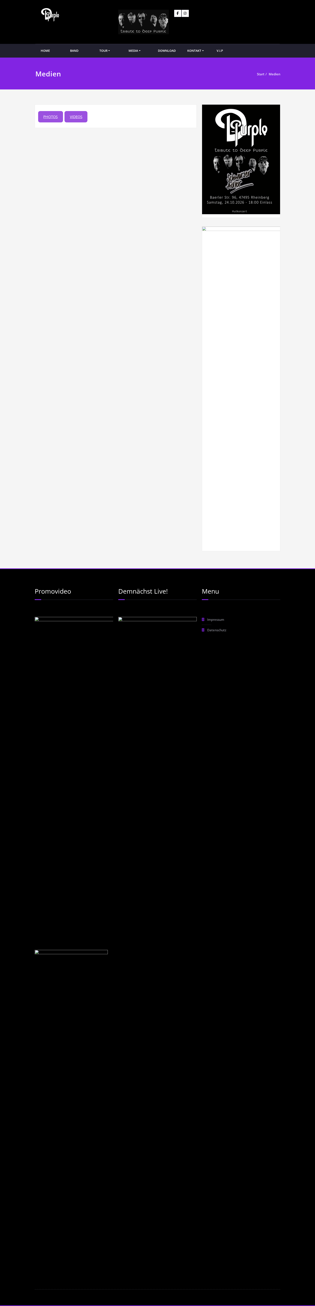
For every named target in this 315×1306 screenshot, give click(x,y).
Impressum (215, 619)
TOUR (103, 51)
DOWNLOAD (167, 51)
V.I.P (220, 51)
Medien (274, 74)
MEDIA (133, 51)
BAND (74, 51)
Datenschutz (216, 630)
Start (260, 74)
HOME (45, 51)
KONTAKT (194, 51)
